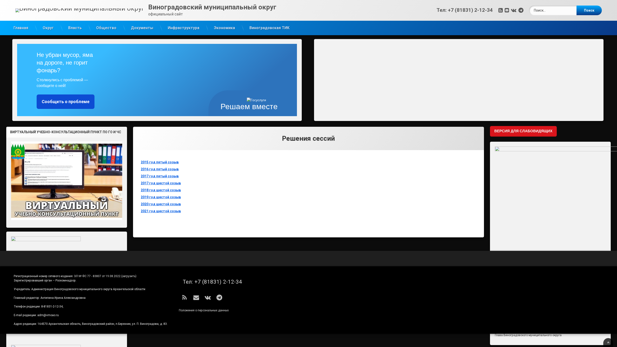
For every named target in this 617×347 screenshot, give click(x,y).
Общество (106, 28)
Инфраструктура (183, 28)
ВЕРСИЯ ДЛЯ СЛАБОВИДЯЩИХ (523, 131)
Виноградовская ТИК (269, 28)
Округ (48, 28)
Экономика (224, 28)
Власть (75, 28)
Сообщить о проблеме (65, 101)
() (128, 276)
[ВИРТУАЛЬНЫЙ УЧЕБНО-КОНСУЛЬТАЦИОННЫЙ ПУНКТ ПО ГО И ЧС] (66, 180)
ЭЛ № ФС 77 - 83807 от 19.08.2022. (97, 276)
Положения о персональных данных (204, 310)
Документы (142, 28)
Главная (20, 28)
